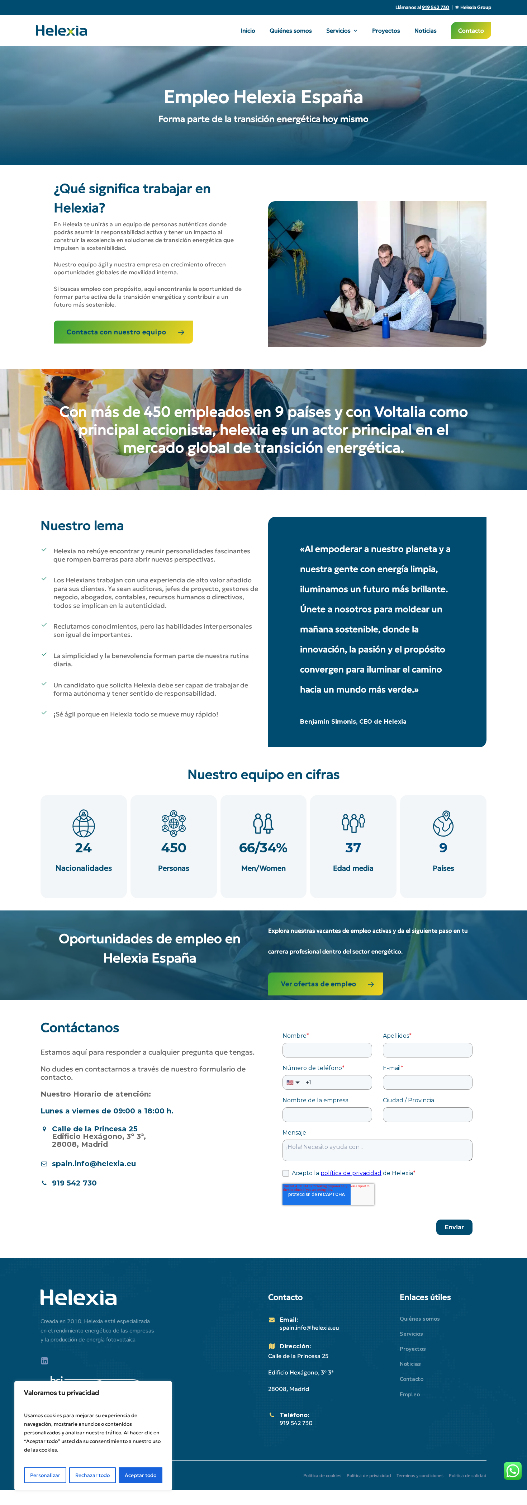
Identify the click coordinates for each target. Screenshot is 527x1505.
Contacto (411, 1379)
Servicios (411, 1334)
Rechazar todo (92, 1475)
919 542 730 (296, 1422)
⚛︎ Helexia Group (473, 7)
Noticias (410, 1364)
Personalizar (45, 1475)
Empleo (410, 1394)
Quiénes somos (420, 1318)
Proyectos (413, 1349)
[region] (93, 1436)
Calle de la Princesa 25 (95, 1129)
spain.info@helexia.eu (309, 1327)
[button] (123, 332)
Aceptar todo (140, 1475)
